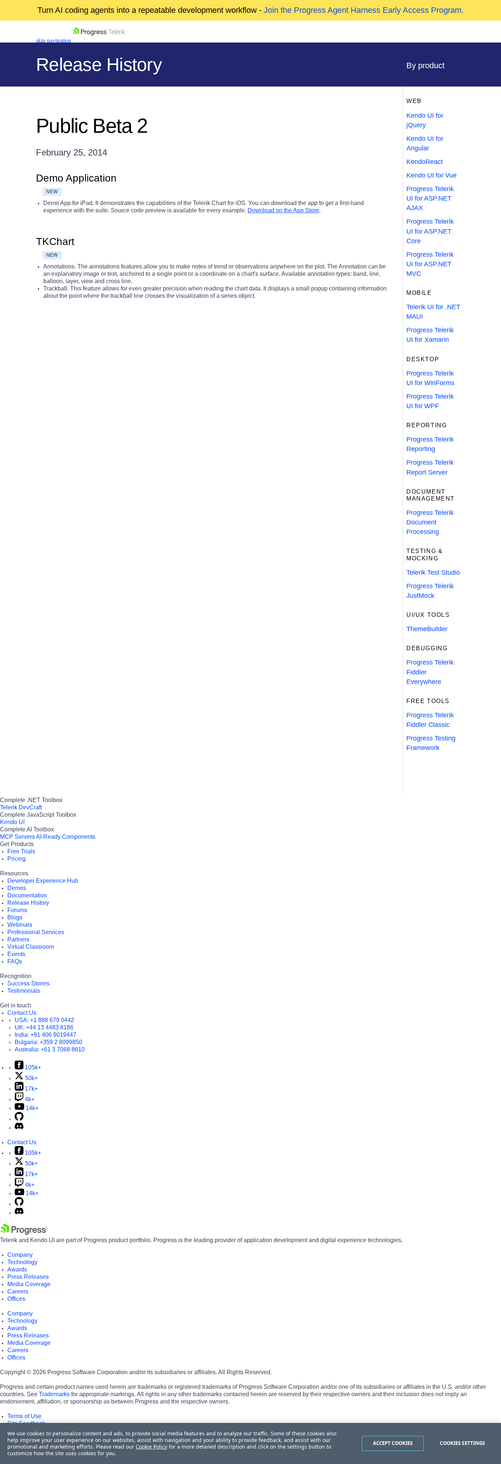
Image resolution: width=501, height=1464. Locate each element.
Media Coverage (29, 1284)
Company (20, 1255)
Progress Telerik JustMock (430, 590)
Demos (16, 888)
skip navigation (53, 40)
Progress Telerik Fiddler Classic (430, 719)
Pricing (16, 859)
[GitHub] (19, 1119)
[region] (250, 1443)
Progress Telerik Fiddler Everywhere (430, 672)
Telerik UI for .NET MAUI (433, 311)
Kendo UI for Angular (424, 143)
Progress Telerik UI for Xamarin (430, 334)
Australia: (50, 1049)
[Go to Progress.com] (24, 1233)
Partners (18, 939)
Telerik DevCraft (21, 807)
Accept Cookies (393, 1443)
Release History (28, 903)
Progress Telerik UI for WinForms (430, 378)
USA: (44, 1020)
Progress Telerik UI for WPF (430, 401)
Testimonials (23, 991)
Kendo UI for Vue (431, 175)
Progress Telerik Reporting (430, 444)
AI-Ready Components (65, 837)
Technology (22, 1262)
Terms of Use (24, 1416)
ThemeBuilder (426, 629)
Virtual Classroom (30, 947)
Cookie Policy (151, 1446)
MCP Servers (17, 837)
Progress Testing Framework (431, 743)
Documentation (27, 895)
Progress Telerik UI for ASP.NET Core (430, 231)
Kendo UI (12, 822)
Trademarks (54, 1394)
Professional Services (35, 932)
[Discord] (19, 1127)
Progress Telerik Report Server (430, 467)
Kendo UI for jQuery (424, 120)
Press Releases (28, 1277)
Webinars (19, 925)
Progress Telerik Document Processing (430, 522)
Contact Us (21, 1013)
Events (16, 954)
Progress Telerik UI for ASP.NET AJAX (430, 198)
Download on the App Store (283, 210)
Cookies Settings (462, 1443)
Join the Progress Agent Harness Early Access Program (362, 10)
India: (45, 1035)
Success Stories (28, 983)
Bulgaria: (48, 1042)
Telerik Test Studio (433, 572)
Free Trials (21, 851)
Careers (17, 1291)
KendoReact (424, 161)
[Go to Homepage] (100, 40)
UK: (44, 1027)
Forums (17, 910)
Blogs (14, 917)
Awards (17, 1269)
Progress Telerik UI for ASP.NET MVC (430, 264)
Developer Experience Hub (42, 881)
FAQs (14, 961)
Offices (16, 1299)
